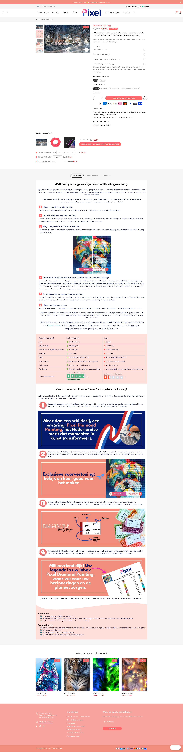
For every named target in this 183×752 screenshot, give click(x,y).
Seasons (111, 117)
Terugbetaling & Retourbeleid (76, 726)
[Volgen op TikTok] (44, 726)
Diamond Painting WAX (45, 157)
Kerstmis (137, 112)
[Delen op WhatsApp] (108, 121)
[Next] (87, 39)
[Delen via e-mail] (105, 121)
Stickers (75, 12)
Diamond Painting (42, 12)
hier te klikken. (54, 325)
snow (122, 117)
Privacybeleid (71, 723)
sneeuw (117, 117)
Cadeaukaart (126, 12)
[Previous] (48, 39)
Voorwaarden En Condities (75, 733)
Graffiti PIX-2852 (41, 693)
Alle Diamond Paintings (108, 112)
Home (37, 19)
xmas (130, 117)
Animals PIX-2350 (127, 693)
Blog (134, 12)
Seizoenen (108, 115)
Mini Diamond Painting (112, 12)
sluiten (2, 2)
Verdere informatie (92, 175)
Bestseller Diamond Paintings (125, 112)
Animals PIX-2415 (98, 693)
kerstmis (105, 117)
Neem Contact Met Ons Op (75, 720)
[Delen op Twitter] (97, 121)
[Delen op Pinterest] (101, 121)
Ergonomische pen (44, 161)
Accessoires (55, 12)
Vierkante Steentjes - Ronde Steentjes (78, 716)
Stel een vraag (98, 108)
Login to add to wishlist (102, 125)
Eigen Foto (66, 12)
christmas (99, 117)
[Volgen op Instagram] (40, 726)
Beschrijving (77, 175)
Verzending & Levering (74, 729)
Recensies (106, 175)
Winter (114, 115)
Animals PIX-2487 (69, 693)
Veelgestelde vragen (73, 736)
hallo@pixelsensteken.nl (48, 6)
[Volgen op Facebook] (36, 726)
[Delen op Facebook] (94, 121)
